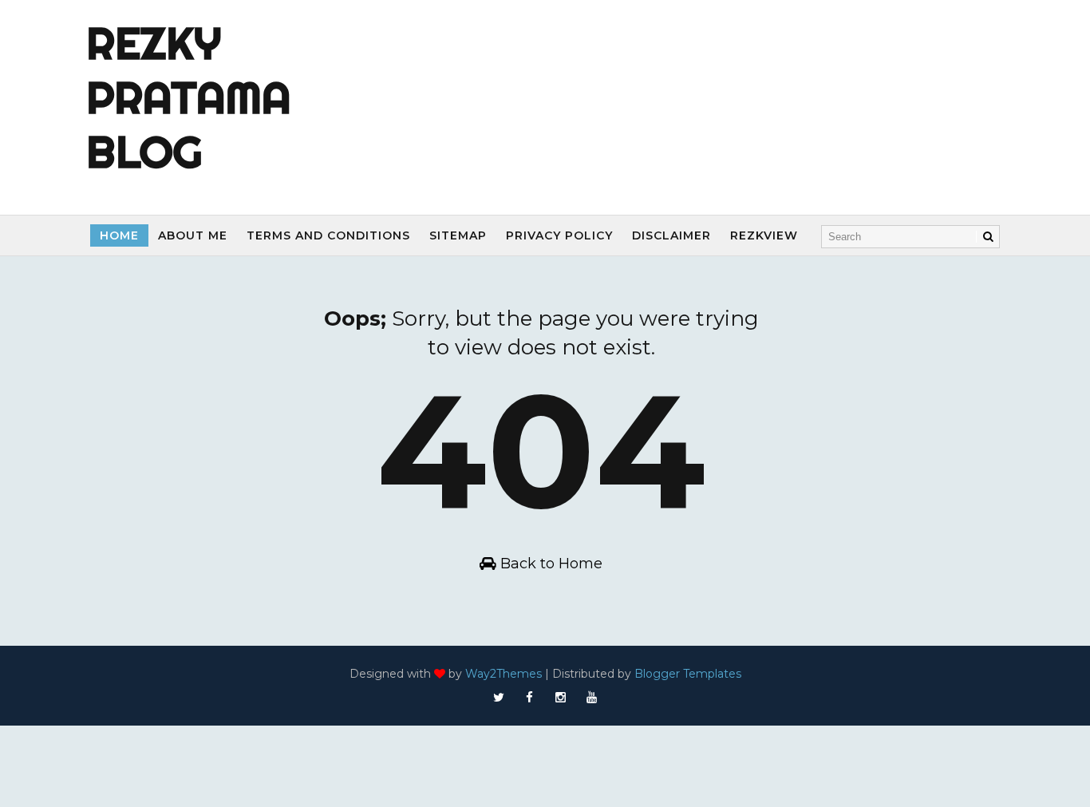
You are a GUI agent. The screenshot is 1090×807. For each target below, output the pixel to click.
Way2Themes (503, 674)
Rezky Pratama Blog (188, 97)
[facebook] (530, 698)
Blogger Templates (687, 674)
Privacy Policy (559, 235)
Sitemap (458, 235)
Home (119, 235)
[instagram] (561, 698)
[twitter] (499, 698)
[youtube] (592, 698)
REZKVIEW (764, 235)
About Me (192, 235)
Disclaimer (671, 235)
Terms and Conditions (328, 235)
